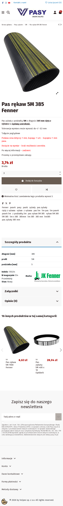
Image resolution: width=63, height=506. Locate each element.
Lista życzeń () (54, 2)
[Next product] (61, 24)
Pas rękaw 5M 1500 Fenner (11, 365)
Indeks (5, 272)
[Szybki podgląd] (27, 338)
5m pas (45, 210)
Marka (29, 276)
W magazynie (8, 275)
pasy (19, 207)
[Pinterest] (10, 203)
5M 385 (5, 216)
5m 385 (31, 216)
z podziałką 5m (19, 213)
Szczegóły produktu (18, 242)
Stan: (4, 281)
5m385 (47, 216)
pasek (13, 207)
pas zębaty (42, 207)
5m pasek (54, 210)
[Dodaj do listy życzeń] (16, 189)
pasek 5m (6, 213)
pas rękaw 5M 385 (36, 213)
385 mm (39, 216)
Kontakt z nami (19, 2)
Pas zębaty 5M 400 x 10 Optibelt (40, 367)
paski (25, 207)
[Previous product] (59, 24)
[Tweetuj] (6, 203)
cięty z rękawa (8, 210)
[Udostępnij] (3, 203)
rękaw (19, 210)
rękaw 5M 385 (52, 213)
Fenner (5, 207)
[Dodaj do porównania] (46, 189)
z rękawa (28, 210)
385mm (22, 216)
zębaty (32, 207)
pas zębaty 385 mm (11, 220)
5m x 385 (14, 216)
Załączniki (11, 291)
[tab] (32, 242)
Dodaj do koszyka (33, 181)
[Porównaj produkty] (27, 333)
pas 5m (37, 210)
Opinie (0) (11, 301)
